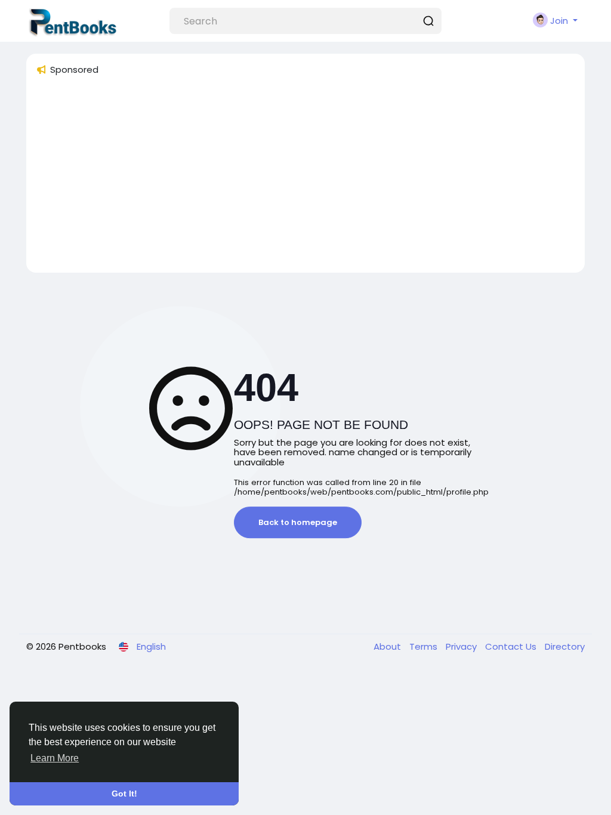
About (388, 646)
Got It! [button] (124, 793)
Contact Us (512, 646)
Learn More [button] (54, 758)
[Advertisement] (305, 179)
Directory (565, 646)
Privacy (462, 646)
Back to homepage (297, 522)
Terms (424, 646)
